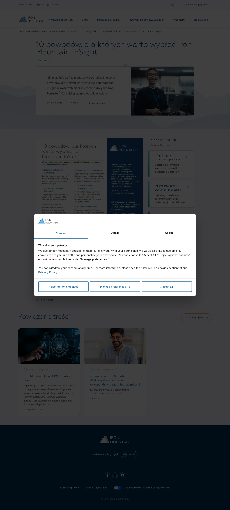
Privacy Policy (47, 272)
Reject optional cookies (63, 286)
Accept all (166, 286)
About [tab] (169, 232)
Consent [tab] (61, 233)
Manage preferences (113, 286)
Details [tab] (115, 232)
